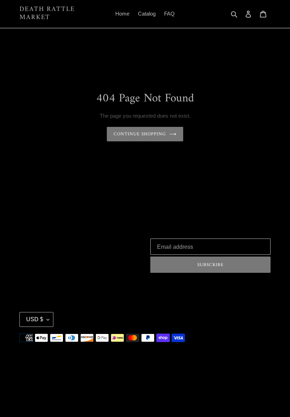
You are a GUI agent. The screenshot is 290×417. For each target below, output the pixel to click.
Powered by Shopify (251, 319)
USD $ (34, 319)
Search (27, 240)
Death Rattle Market (47, 14)
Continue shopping (140, 134)
